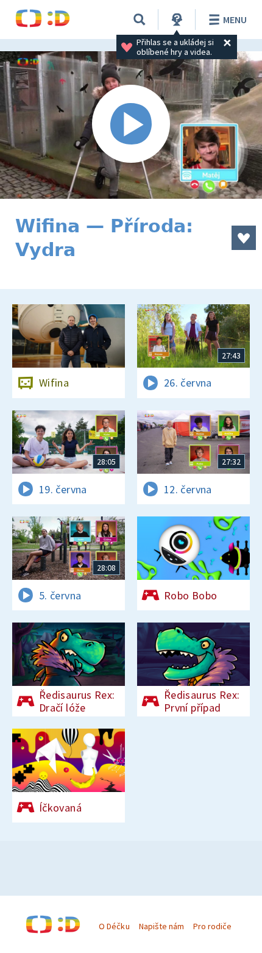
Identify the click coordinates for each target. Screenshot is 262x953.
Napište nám (161, 926)
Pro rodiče (212, 926)
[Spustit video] (131, 125)
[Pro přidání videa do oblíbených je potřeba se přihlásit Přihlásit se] (244, 238)
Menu (235, 19)
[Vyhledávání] (139, 19)
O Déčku (114, 926)
